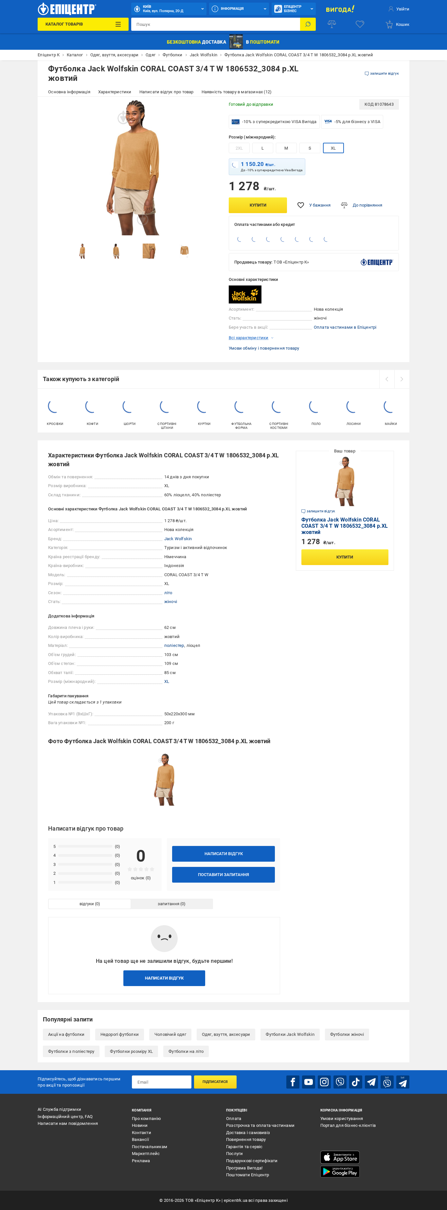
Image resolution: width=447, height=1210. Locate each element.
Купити (258, 205)
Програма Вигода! (244, 1167)
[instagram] (324, 1082)
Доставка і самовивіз (248, 1132)
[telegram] (371, 1082)
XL (333, 148)
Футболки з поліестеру (71, 1051)
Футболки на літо (186, 1051)
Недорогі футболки (119, 1034)
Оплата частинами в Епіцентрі (345, 327)
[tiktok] (355, 1082)
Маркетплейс (146, 1153)
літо (168, 592)
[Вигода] (340, 9)
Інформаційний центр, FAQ (65, 1116)
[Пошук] (308, 24)
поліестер (174, 645)
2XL (239, 148)
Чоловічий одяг (170, 1034)
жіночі (170, 601)
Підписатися (215, 1082)
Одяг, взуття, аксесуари (226, 1034)
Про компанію (146, 1118)
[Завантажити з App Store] (340, 1157)
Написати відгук (224, 853)
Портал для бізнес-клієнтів (348, 1125)
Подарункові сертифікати (252, 1160)
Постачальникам (149, 1146)
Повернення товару (246, 1139)
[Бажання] (360, 24)
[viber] (340, 1082)
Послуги (234, 1153)
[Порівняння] (332, 24)
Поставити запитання (223, 874)
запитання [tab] (168, 903)
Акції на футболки (66, 1034)
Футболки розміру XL (131, 1051)
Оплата (233, 1118)
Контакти (141, 1132)
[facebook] (292, 1082)
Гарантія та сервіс (244, 1146)
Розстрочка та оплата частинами (260, 1125)
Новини (140, 1125)
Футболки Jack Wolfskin (290, 1034)
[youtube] (308, 1082)
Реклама (141, 1160)
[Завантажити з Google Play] (340, 1172)
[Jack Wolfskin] (245, 294)
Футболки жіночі (347, 1034)
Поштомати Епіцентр (247, 1174)
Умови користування (341, 1118)
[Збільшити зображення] (209, 108)
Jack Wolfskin (178, 538)
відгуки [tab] (87, 903)
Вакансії (140, 1139)
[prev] (386, 379)
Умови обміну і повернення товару (264, 348)
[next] (401, 379)
